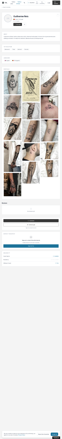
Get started (56, 2)
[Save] (58, 14)
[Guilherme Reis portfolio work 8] (31, 131)
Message (18, 24)
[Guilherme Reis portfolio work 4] (12, 156)
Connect (32, 220)
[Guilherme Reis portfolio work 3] (12, 129)
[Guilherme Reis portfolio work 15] (49, 168)
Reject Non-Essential (43, 434)
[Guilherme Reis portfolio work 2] (12, 106)
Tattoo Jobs (12, 3)
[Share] (24, 24)
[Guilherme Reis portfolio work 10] (31, 173)
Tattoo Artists (18, 3)
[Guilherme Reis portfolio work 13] (49, 130)
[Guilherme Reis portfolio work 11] (49, 82)
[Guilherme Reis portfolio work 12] (49, 107)
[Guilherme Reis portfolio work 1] (12, 82)
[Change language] (24, 2)
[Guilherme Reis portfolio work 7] (31, 111)
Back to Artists (6, 7)
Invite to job (32, 224)
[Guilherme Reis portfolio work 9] (31, 152)
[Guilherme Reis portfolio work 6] (31, 86)
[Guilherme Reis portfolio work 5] (12, 184)
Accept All (54, 434)
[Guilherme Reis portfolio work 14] (49, 150)
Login (49, 2)
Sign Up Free (31, 246)
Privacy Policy (21, 435)
